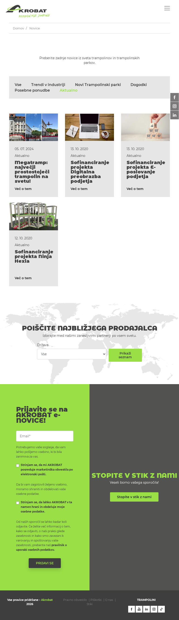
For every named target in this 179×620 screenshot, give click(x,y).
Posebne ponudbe (32, 90)
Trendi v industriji (48, 85)
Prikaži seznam (125, 355)
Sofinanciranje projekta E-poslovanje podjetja (146, 169)
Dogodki (139, 85)
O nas (109, 600)
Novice (34, 28)
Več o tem (23, 189)
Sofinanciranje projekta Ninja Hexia (34, 256)
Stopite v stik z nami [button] (134, 497)
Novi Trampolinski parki (98, 85)
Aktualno (68, 90)
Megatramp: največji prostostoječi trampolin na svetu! (32, 172)
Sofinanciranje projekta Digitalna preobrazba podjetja (90, 172)
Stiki (90, 604)
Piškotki (96, 600)
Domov (18, 28)
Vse (18, 85)
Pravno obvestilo (75, 600)
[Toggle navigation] (167, 8)
